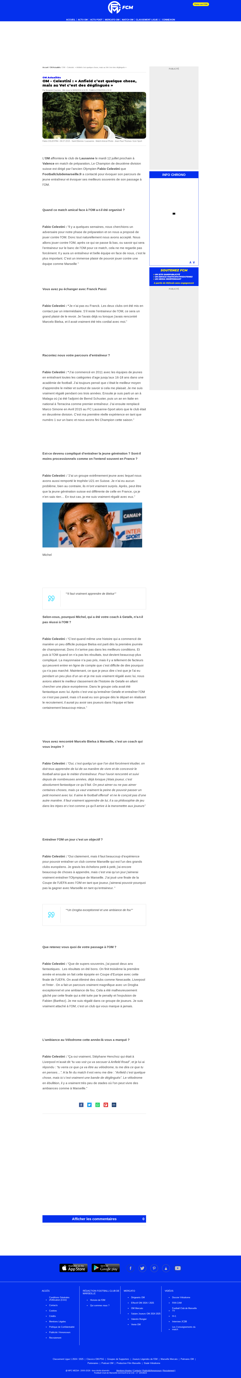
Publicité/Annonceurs (151, 1370)
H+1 (174, 1316)
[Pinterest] (154, 1271)
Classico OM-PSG (95, 1359)
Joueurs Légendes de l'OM (145, 1359)
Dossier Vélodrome (181, 1297)
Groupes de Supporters (118, 1359)
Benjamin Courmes (53, 90)
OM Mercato (137, 1308)
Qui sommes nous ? (99, 1305)
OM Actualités (55, 67)
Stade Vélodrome (152, 1363)
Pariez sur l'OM (200, 4)
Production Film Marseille (129, 1363)
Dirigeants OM (138, 1297)
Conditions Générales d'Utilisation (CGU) (59, 1298)
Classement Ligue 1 (148, 20)
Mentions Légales (57, 1321)
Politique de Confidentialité (61, 1327)
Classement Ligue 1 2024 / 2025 (68, 1359)
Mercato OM (112, 20)
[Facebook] (131, 1271)
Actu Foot (96, 20)
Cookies (53, 1310)
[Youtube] (178, 1271)
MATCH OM (127, 20)
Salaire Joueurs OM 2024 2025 (146, 1313)
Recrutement (55, 1338)
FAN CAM (177, 1303)
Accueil (70, 20)
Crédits (52, 1316)
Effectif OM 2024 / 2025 (142, 1303)
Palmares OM (187, 1359)
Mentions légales (124, 1370)
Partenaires (93, 1363)
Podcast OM (107, 1363)
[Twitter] (143, 1271)
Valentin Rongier (139, 1319)
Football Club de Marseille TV (184, 1309)
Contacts (53, 1305)
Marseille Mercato (169, 1359)
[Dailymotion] (166, 1271)
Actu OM (83, 20)
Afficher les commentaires (108, 1219)
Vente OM (136, 1324)
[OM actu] (120, 7)
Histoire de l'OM (97, 1300)
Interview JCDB (179, 1321)
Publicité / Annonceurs (59, 1332)
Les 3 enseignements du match (183, 1328)
